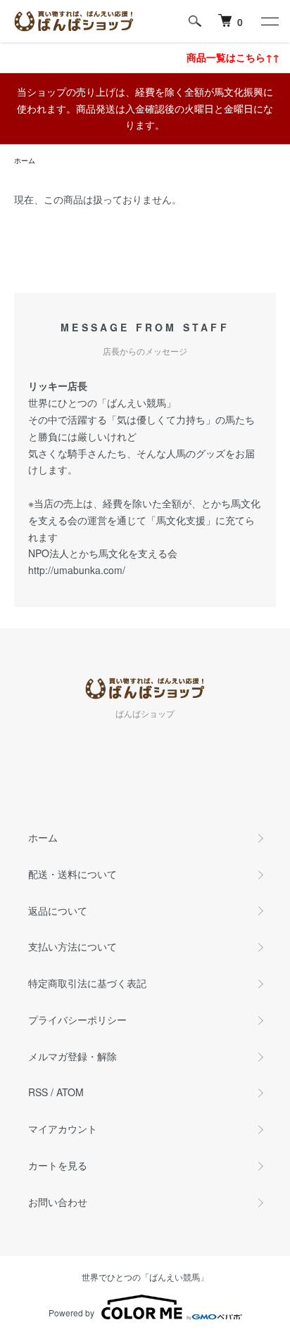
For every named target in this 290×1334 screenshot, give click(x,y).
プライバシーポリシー (77, 1019)
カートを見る (57, 1165)
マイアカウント (62, 1129)
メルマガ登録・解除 (72, 1056)
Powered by (71, 1313)
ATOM (70, 1092)
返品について (57, 910)
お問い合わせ (57, 1202)
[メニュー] (269, 21)
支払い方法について (72, 946)
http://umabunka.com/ (76, 570)
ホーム (24, 160)
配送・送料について (72, 874)
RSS (38, 1092)
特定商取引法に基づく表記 (87, 983)
